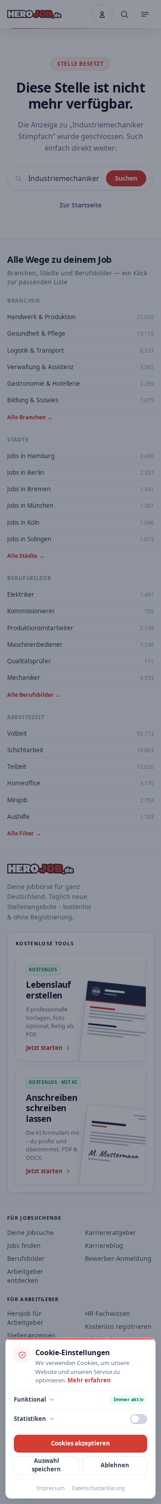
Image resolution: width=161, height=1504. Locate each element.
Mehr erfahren (89, 1380)
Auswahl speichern (46, 1465)
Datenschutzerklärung (98, 1488)
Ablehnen (115, 1465)
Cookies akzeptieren (80, 1443)
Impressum (51, 1488)
